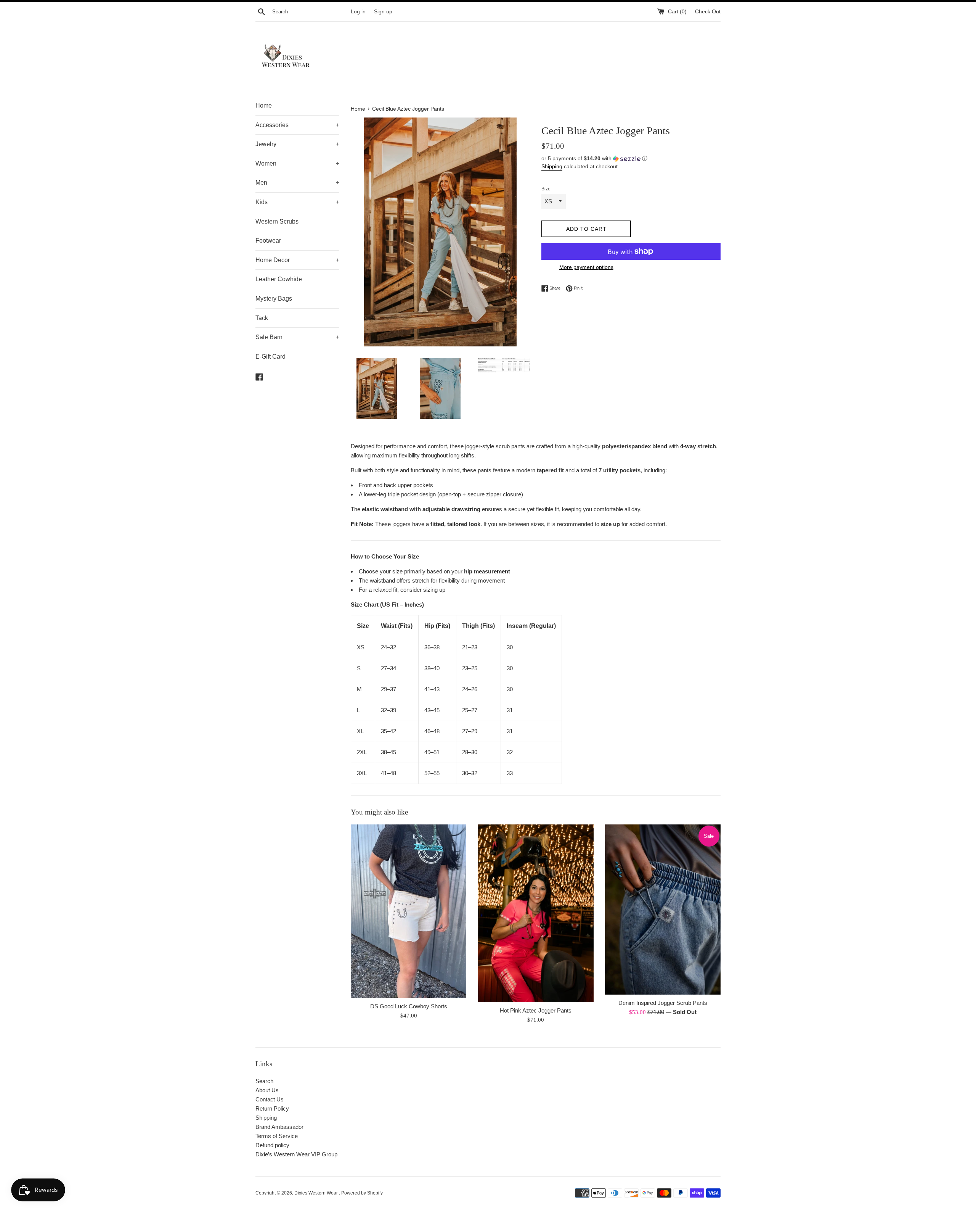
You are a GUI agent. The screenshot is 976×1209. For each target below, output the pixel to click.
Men (297, 182)
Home (263, 105)
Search (264, 1081)
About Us (267, 1090)
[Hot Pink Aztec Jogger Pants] (535, 913)
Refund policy (272, 1145)
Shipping (551, 166)
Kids (297, 202)
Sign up (383, 11)
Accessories (297, 125)
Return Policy (272, 1108)
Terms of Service (276, 1136)
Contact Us (269, 1099)
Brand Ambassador (279, 1127)
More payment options (586, 267)
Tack (261, 318)
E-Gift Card (270, 356)
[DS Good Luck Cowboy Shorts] (408, 911)
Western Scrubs (277, 221)
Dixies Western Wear (316, 1193)
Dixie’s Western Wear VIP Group (296, 1154)
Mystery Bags (273, 298)
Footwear (268, 240)
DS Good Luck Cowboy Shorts (408, 1006)
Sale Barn (297, 337)
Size (546, 189)
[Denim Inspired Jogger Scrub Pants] (663, 909)
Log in (358, 11)
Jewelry (297, 144)
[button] (631, 158)
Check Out (708, 11)
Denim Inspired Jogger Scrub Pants (662, 1003)
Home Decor (297, 260)
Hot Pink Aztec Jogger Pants (535, 1010)
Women (297, 163)
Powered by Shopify (362, 1193)
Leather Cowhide (278, 279)
